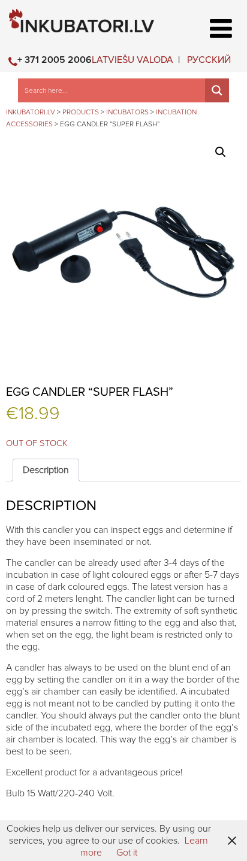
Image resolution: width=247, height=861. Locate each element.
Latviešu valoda (132, 60)
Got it (126, 852)
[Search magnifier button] (217, 90)
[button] (220, 152)
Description (46, 470)
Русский (209, 60)
